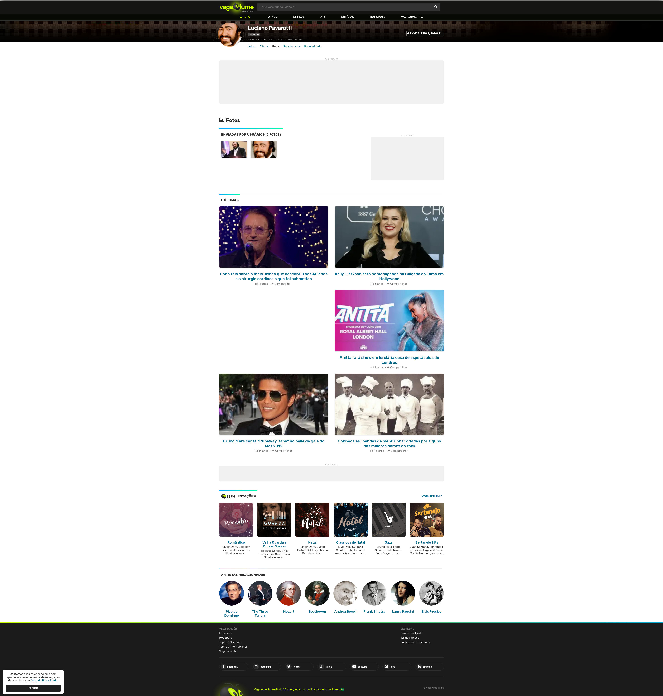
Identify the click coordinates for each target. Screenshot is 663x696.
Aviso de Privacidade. (44, 680)
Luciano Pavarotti (270, 28)
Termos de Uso (410, 637)
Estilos (298, 16)
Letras (252, 46)
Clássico (254, 34)
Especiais (225, 633)
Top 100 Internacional (233, 646)
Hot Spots (377, 16)
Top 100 (271, 16)
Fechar (33, 688)
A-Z (322, 16)
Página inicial (254, 40)
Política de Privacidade (415, 642)
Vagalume (236, 7)
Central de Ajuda (411, 633)
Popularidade (312, 46)
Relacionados (292, 46)
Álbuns (264, 46)
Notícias (347, 16)
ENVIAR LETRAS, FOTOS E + (426, 33)
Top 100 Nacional (230, 642)
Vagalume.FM (411, 16)
